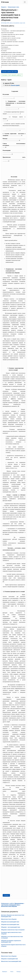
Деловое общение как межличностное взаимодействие (12, 915)
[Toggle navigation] (25, 2)
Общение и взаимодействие (9, 958)
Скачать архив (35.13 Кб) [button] (9, 71)
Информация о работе (12, 905)
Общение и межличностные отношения (12, 929)
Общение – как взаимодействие (10, 927)
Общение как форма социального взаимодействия (11, 941)
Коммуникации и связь (13, 7)
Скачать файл (15, 85)
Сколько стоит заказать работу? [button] (12, 75)
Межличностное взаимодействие (11, 961)
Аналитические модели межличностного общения (13, 945)
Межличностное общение (9, 919)
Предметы (3, 7)
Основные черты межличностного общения (11, 933)
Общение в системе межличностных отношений (12, 937)
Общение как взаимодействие (10, 922)
